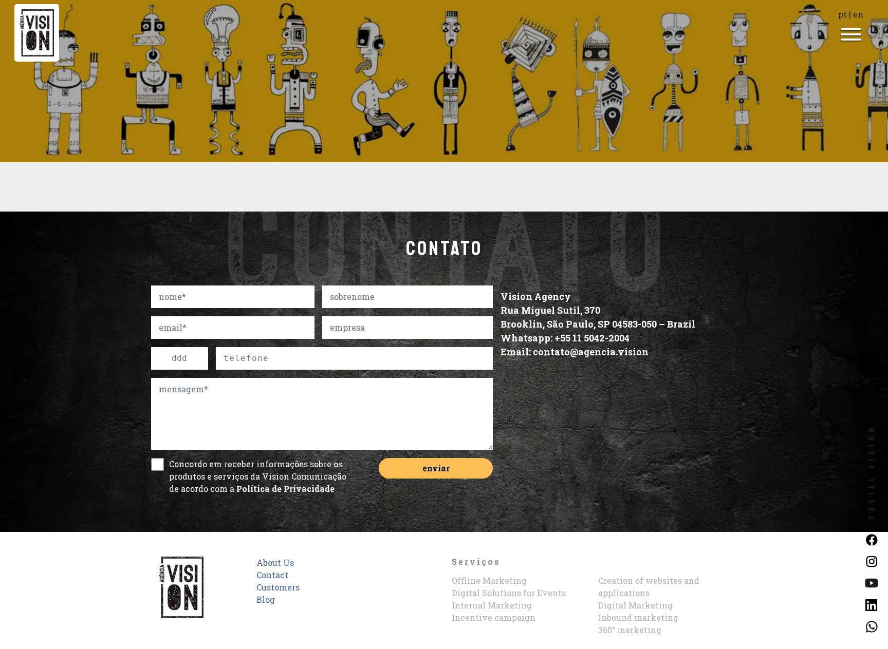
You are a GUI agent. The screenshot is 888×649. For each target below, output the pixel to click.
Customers (278, 587)
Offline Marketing (489, 580)
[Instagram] (871, 560)
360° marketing (629, 629)
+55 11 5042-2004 (592, 338)
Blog (265, 599)
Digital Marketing (635, 605)
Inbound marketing (638, 617)
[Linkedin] (871, 603)
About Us (275, 562)
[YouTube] (871, 582)
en (858, 14)
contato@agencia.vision (591, 352)
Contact (272, 574)
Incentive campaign (493, 617)
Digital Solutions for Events (509, 592)
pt (842, 14)
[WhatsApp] (871, 625)
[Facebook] (871, 538)
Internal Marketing (492, 605)
